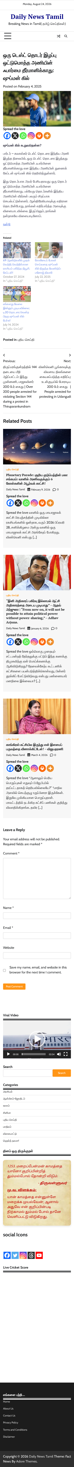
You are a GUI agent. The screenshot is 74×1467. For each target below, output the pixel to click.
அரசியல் (8, 1091)
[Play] (8, 1054)
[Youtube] (39, 1255)
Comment (11, 853)
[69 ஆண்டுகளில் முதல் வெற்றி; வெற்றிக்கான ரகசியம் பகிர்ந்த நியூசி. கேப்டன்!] (17, 250)
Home (6, 1401)
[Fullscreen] (66, 1054)
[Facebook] (7, 135)
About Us (8, 1408)
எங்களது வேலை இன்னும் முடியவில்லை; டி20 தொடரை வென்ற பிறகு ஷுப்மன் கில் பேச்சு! (16, 312)
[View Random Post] (59, 36)
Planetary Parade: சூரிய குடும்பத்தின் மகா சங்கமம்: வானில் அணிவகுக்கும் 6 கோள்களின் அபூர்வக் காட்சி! (37, 479)
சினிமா (7, 1112)
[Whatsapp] (23, 135)
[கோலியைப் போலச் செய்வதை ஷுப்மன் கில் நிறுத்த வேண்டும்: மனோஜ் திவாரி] (49, 250)
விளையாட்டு (10, 1133)
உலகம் (6, 1105)
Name (8, 908)
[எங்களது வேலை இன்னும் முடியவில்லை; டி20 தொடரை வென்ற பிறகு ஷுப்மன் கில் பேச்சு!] (17, 294)
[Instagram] (31, 135)
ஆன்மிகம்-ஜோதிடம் (14, 1098)
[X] (15, 135)
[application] (37, 1039)
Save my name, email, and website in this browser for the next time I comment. (38, 969)
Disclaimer (9, 1436)
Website (8, 948)
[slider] (34, 1054)
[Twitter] (15, 1255)
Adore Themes (26, 1461)
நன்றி (6, 224)
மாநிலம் (7, 1126)
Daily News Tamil (37, 16)
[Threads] (31, 1255)
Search (8, 1067)
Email (8, 928)
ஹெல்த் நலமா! (11, 1140)
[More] (47, 135)
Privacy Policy (10, 1422)
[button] (37, 1039)
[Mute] (59, 1054)
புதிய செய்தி (26, 340)
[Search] (66, 36)
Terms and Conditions (15, 1429)
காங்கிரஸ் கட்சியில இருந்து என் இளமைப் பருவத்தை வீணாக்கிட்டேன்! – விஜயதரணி (34, 746)
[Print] (39, 135)
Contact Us (9, 1415)
